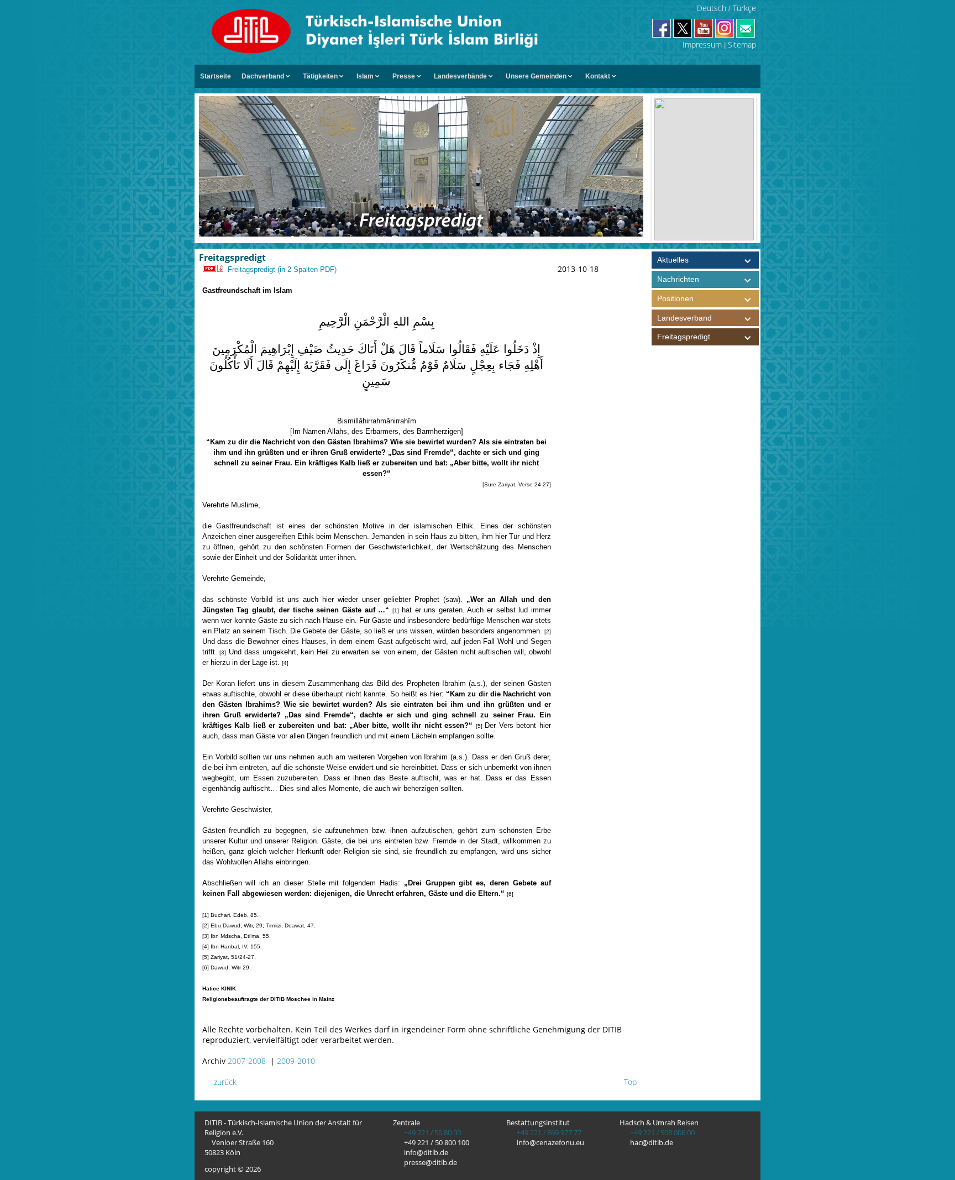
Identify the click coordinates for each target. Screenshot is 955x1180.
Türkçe (744, 8)
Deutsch (711, 8)
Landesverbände (460, 76)
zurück (224, 1082)
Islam (365, 76)
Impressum (702, 44)
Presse (403, 76)
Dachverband (263, 76)
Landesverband (684, 317)
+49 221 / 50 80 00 (431, 1132)
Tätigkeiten (320, 76)
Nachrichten (678, 279)
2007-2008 (247, 1061)
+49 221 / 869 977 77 (548, 1132)
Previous (643, 170)
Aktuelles (673, 259)
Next (765, 170)
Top (629, 1082)
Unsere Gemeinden (536, 76)
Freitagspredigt (683, 336)
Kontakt (597, 76)
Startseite (215, 76)
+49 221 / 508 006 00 (661, 1132)
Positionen (675, 298)
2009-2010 (296, 1061)
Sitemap (742, 44)
